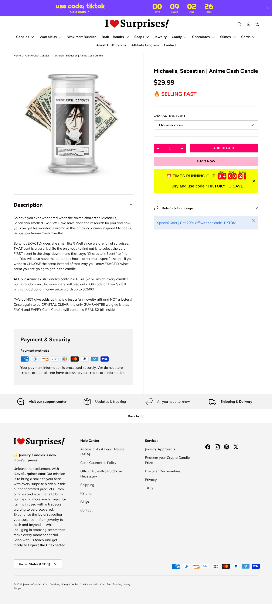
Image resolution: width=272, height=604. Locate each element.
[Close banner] (253, 181)
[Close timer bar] (267, 8)
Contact (170, 45)
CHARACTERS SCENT (170, 116)
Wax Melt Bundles (81, 37)
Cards (246, 37)
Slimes (225, 37)
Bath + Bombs (113, 37)
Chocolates (201, 37)
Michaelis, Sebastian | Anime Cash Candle (78, 55)
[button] (257, 24)
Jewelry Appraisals (160, 449)
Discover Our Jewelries (163, 471)
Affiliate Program (145, 45)
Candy (177, 37)
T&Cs (149, 488)
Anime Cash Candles (37, 55)
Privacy (151, 479)
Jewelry (160, 37)
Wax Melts (48, 37)
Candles (22, 37)
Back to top (136, 416)
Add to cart (224, 148)
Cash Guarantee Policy (98, 462)
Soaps (139, 37)
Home (17, 55)
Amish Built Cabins (111, 45)
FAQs (84, 502)
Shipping (87, 485)
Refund (86, 493)
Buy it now (206, 161)
